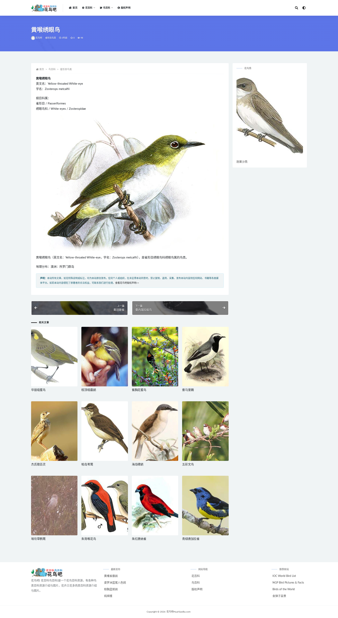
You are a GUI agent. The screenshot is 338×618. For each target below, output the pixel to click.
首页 (75, 8)
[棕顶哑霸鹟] (104, 356)
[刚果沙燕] (269, 116)
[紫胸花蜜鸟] (155, 356)
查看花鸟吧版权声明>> (127, 283)
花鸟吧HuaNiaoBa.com (178, 612)
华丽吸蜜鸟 (38, 390)
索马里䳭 (188, 390)
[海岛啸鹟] (155, 431)
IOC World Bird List (284, 576)
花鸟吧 (39, 38)
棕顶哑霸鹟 (88, 390)
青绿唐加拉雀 (191, 538)
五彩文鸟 (188, 464)
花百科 (195, 576)
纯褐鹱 (108, 596)
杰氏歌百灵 (38, 464)
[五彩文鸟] (205, 431)
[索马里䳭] (205, 356)
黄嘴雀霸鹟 (111, 576)
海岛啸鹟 (137, 464)
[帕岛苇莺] (104, 431)
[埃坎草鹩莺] (54, 505)
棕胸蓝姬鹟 (111, 589)
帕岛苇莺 (87, 464)
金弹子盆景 (279, 596)
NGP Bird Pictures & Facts (288, 582)
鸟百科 (52, 69)
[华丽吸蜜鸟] (54, 356)
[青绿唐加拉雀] (205, 505)
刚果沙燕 (241, 161)
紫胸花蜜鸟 (139, 390)
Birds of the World (283, 589)
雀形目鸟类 (50, 38)
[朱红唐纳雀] (155, 505)
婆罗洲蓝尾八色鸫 (115, 582)
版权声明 (125, 8)
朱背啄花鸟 (88, 538)
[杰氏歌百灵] (54, 431)
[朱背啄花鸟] (104, 506)
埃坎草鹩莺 (38, 538)
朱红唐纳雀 (139, 538)
